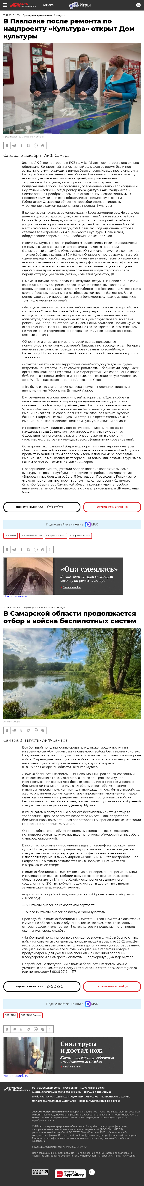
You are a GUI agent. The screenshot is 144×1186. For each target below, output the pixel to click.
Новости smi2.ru (15, 596)
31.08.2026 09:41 (12, 607)
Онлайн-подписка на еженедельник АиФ (56, 1092)
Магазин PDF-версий (92, 1088)
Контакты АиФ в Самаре (115, 1097)
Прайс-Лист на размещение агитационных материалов (65, 1097)
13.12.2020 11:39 (11, 15)
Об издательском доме (46, 1088)
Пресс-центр (70, 1088)
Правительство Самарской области (24, 136)
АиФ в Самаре (11, 721)
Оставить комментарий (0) (112, 507)
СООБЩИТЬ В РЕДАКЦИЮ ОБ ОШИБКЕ (99, 1101)
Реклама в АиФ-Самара (97, 1092)
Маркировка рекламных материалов (54, 1101)
